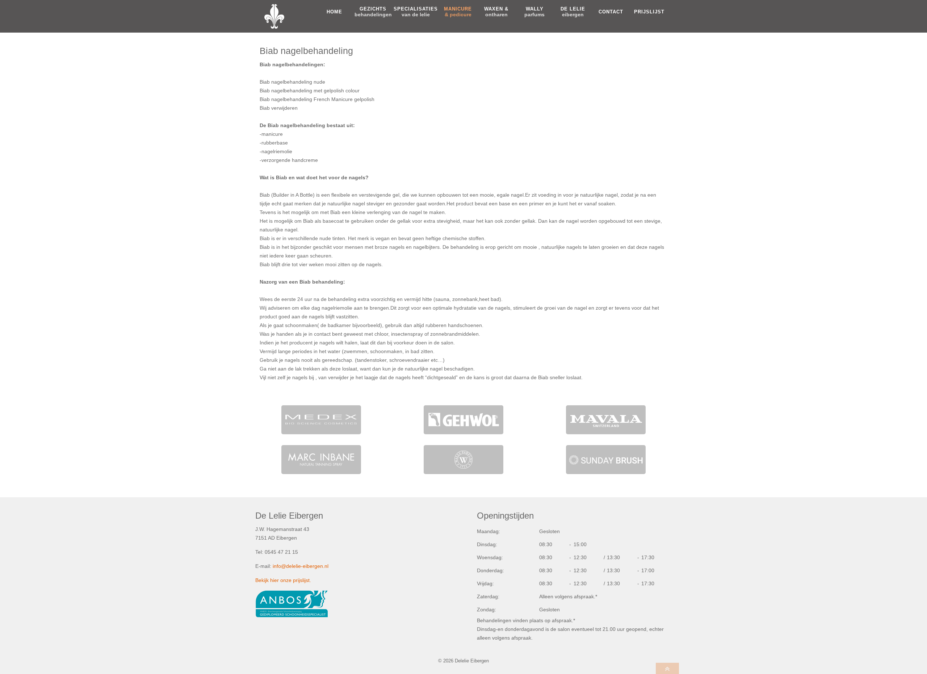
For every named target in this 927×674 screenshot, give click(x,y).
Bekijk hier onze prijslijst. (283, 580)
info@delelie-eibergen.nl (300, 566)
